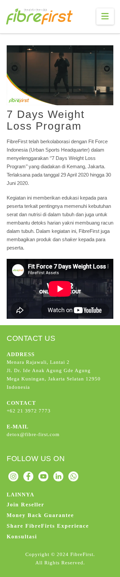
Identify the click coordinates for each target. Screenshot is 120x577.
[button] (105, 16)
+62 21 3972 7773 (29, 410)
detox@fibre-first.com (33, 434)
